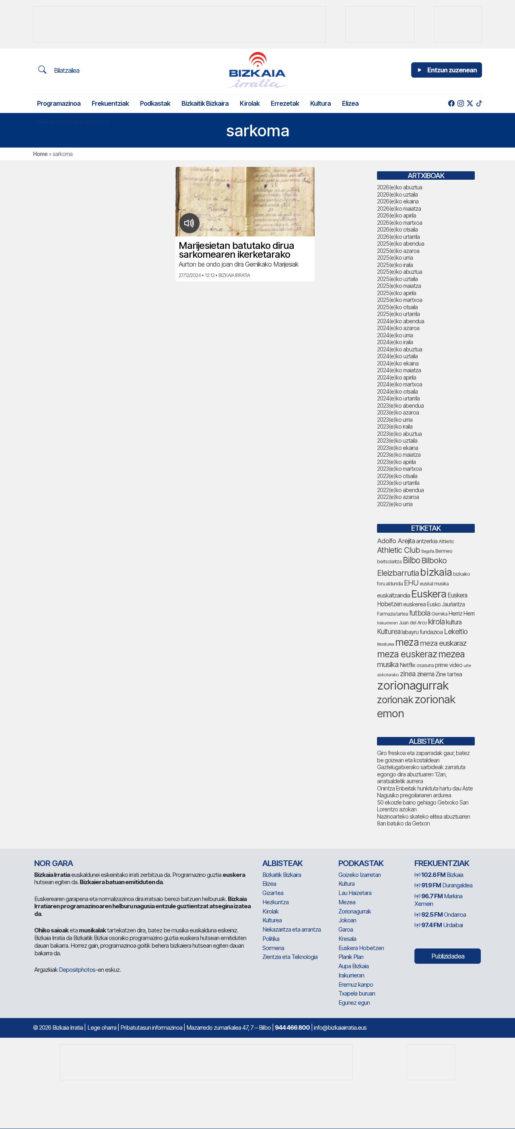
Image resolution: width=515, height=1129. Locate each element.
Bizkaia (442, 875)
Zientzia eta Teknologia (289, 957)
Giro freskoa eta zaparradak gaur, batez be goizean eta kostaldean (423, 756)
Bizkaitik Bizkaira (205, 103)
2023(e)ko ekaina (397, 447)
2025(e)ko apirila (396, 292)
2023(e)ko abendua (400, 405)
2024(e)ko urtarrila (398, 398)
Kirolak (250, 103)
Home (40, 153)
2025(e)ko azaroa (398, 250)
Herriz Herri (461, 613)
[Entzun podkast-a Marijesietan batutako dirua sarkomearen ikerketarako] (189, 223)
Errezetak (285, 103)
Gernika (439, 614)
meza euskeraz (407, 654)
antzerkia (426, 541)
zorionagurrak (413, 685)
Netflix (407, 665)
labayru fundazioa (422, 631)
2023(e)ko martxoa (399, 468)
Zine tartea (448, 674)
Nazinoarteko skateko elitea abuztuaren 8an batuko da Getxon (423, 820)
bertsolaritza (389, 561)
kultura (453, 622)
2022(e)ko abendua (400, 489)
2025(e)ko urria (395, 257)
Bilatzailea (65, 70)
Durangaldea (446, 885)
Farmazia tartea (392, 614)
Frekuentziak (110, 103)
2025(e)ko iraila (395, 264)
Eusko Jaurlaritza (446, 604)
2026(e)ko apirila (396, 215)
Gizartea (272, 893)
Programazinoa (58, 103)
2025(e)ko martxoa (399, 299)
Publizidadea (447, 956)
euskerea (414, 604)
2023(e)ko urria (394, 419)
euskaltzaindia (393, 595)
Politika (270, 938)
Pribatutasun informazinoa (151, 1027)
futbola (419, 612)
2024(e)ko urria (395, 335)
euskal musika (434, 584)
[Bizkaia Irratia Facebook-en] (451, 103)
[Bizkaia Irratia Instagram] (460, 103)
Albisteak (282, 863)
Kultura (320, 103)
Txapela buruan (356, 993)
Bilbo (411, 560)
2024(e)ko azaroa (398, 327)
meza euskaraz (443, 642)
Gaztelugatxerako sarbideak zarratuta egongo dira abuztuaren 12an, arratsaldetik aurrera (421, 774)
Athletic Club (398, 550)
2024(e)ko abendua (400, 321)
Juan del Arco (413, 623)
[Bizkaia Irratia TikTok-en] (479, 103)
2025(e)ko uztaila (397, 278)
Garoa (345, 929)
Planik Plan (350, 957)
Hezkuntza (275, 902)
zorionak (395, 700)
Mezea (346, 902)
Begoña (427, 551)
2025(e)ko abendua (400, 243)
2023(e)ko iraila (394, 426)
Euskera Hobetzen (361, 948)
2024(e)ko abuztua (399, 349)
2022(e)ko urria (394, 504)
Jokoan (347, 920)
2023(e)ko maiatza (398, 454)
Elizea (350, 103)
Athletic (446, 541)
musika (387, 664)
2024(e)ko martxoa (399, 384)
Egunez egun (354, 1002)
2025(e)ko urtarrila (398, 313)
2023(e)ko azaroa (398, 412)
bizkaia (436, 572)
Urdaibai (442, 925)
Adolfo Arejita (396, 541)
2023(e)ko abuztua (399, 433)
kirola (436, 621)
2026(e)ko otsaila (397, 229)
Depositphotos (77, 969)
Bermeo (443, 551)
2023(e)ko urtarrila (398, 482)
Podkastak (155, 103)
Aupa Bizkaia (353, 966)
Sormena (273, 948)
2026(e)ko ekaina (397, 201)
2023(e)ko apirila (396, 461)
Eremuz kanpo (355, 984)
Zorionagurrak (354, 911)
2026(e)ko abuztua (399, 187)
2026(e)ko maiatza (399, 208)
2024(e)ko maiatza (399, 370)
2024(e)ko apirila (396, 377)
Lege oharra (101, 1027)
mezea (451, 654)
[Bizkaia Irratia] (257, 70)
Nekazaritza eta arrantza (72, 121)
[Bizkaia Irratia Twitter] (470, 103)
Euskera (428, 593)
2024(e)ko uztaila (397, 356)
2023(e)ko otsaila (397, 475)
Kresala (347, 938)
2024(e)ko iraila (395, 342)
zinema (425, 674)
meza (407, 642)
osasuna (425, 665)
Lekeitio (456, 631)
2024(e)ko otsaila (397, 391)
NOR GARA (53, 863)
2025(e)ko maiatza (399, 285)
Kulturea (388, 631)
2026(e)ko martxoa (399, 222)
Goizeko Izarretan (359, 875)
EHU (411, 583)
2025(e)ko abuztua (399, 271)
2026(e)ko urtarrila (398, 236)
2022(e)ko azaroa (398, 496)
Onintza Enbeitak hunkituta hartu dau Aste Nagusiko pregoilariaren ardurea (425, 792)
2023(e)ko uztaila (397, 440)
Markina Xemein (438, 899)
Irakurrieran (387, 623)
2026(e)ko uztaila (397, 194)
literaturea (385, 644)
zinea (408, 673)
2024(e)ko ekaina (397, 363)
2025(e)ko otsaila (397, 307)
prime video (448, 665)
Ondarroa (443, 914)
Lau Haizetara (354, 893)
